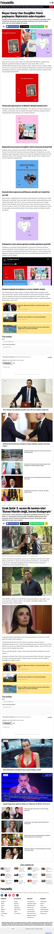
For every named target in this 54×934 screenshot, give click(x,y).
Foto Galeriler (30, 901)
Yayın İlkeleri (43, 907)
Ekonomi (16, 903)
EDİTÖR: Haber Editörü (19, 59)
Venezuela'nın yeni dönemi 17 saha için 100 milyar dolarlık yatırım (36, 491)
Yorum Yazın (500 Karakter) (8, 344)
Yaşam (16, 911)
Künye (42, 905)
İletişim (42, 903)
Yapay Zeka (17, 907)
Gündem (3, 901)
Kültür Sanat (17, 909)
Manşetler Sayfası (31, 903)
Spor (2, 907)
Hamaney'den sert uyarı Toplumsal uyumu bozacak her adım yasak (37, 478)
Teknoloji (16, 905)
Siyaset (16, 901)
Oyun (2, 915)
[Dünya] (27, 393)
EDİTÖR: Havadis (34, 556)
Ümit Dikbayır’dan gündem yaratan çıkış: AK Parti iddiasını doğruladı (26, 410)
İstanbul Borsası (31, 905)
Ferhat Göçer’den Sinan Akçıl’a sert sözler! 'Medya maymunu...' (36, 809)
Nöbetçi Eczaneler (31, 915)
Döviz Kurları (30, 907)
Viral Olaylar (4, 913)
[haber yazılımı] (48, 933)
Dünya (8, 10)
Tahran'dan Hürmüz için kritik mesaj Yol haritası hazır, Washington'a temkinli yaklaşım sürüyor (37, 464)
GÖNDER (50, 357)
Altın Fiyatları (30, 909)
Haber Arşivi (43, 913)
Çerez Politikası (44, 911)
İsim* (3, 339)
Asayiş (2, 905)
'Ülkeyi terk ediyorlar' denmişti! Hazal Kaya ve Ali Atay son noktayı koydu (37, 849)
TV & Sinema (17, 913)
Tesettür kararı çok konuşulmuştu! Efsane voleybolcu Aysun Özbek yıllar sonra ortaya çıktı (37, 836)
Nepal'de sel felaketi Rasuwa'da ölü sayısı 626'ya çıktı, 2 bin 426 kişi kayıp (37, 451)
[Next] (52, 6)
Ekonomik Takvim (31, 913)
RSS (14, 928)
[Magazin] (27, 753)
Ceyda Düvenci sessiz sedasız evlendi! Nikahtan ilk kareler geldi (36, 822)
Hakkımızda (43, 901)
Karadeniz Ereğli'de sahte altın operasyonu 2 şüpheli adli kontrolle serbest (20, 6)
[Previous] (50, 6)
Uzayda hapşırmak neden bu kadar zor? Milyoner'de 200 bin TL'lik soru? (26, 804)
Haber (2, 903)
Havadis (4, 10)
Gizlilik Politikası (44, 909)
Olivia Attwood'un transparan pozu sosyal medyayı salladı (22, 770)
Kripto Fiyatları (31, 911)
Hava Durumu (30, 917)
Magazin (9, 505)
